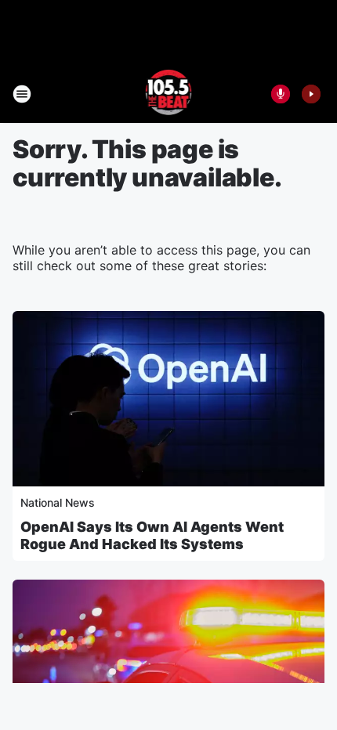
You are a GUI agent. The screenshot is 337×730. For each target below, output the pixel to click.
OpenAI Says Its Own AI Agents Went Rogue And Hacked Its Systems (152, 535)
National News (57, 502)
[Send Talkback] (280, 94)
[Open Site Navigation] (22, 94)
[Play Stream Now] (311, 94)
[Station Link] (169, 94)
